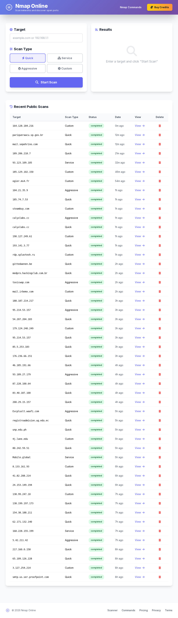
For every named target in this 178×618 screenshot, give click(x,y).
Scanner (112, 610)
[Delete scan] (160, 126)
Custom (66, 68)
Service (66, 58)
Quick (29, 58)
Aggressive (29, 68)
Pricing (143, 610)
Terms (168, 610)
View (138, 125)
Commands (128, 610)
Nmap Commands (130, 7)
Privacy (156, 610)
